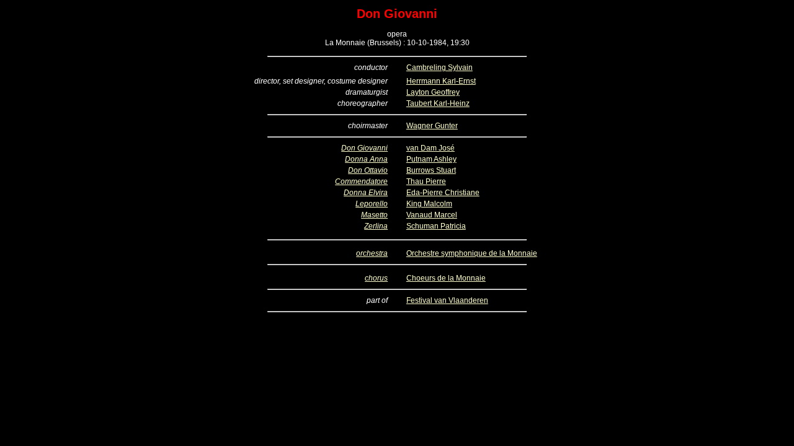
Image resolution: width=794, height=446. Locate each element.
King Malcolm (429, 203)
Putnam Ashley (431, 159)
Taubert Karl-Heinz (438, 103)
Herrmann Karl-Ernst (441, 81)
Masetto (374, 215)
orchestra (372, 253)
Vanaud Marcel (431, 215)
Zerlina (376, 226)
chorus (376, 278)
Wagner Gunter (432, 125)
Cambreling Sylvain (439, 67)
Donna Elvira (366, 192)
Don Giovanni (364, 148)
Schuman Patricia (436, 226)
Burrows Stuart (431, 170)
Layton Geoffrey (433, 92)
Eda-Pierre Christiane (443, 192)
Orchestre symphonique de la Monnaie (471, 253)
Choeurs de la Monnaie (446, 278)
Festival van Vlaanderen (447, 300)
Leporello (371, 203)
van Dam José (430, 148)
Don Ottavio (368, 170)
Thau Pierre (426, 181)
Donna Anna (366, 159)
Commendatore (361, 181)
